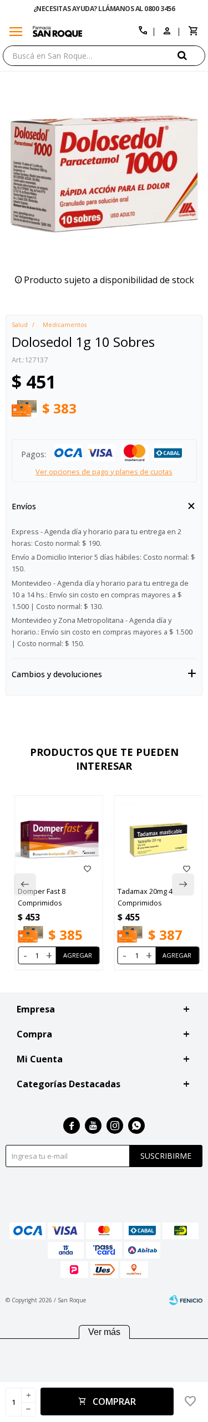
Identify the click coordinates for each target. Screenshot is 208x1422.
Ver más (104, 1332)
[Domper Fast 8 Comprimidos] (59, 839)
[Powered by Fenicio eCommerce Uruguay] (185, 1300)
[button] (191, 55)
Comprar (114, 1401)
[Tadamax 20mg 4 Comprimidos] (158, 839)
